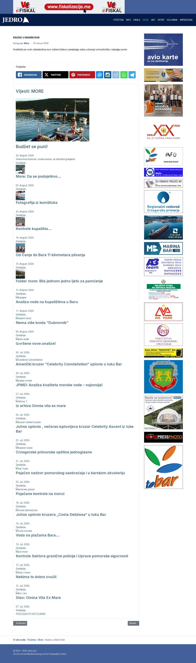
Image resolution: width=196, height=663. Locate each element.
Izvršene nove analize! (36, 343)
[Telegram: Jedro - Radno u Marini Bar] (132, 74)
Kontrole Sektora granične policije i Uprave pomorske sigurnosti (72, 556)
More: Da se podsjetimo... (38, 176)
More (26, 43)
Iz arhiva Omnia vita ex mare (41, 405)
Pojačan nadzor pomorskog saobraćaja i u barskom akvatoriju (70, 473)
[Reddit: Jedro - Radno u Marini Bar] (115, 74)
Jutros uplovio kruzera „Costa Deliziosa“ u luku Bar (61, 514)
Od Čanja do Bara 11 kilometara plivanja (50, 255)
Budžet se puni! (32, 146)
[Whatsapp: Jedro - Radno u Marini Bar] (124, 74)
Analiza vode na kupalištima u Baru (47, 302)
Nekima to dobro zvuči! (36, 577)
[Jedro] (15, 20)
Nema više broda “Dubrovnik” (42, 322)
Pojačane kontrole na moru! (40, 493)
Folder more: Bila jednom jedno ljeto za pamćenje (59, 281)
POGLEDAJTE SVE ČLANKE (30, 614)
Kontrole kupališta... (34, 228)
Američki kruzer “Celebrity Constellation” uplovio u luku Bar (69, 364)
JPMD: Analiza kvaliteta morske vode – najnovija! (59, 385)
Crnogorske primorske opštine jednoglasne (54, 452)
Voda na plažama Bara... (37, 535)
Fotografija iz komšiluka (37, 202)
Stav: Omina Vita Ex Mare (38, 597)
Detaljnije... (21, 162)
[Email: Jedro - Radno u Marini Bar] (99, 74)
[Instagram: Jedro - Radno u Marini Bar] (107, 74)
